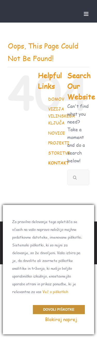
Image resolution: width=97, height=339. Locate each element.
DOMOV (56, 99)
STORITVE (59, 153)
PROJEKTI (58, 143)
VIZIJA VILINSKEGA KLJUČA (61, 116)
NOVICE (56, 133)
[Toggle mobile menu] (86, 14)
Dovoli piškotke (58, 310)
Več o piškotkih (55, 291)
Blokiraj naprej (61, 319)
